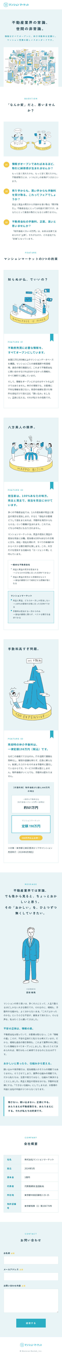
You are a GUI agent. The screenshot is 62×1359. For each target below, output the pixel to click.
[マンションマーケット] (16, 5)
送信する (31, 1323)
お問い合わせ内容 (14, 1285)
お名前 (9, 1253)
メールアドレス (13, 1269)
